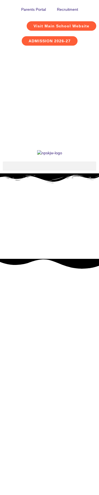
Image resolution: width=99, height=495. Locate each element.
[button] (49, 166)
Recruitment (67, 9)
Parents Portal (33, 9)
